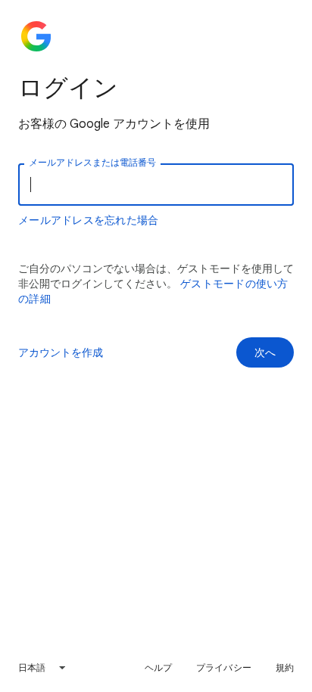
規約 (285, 667)
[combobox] (42, 668)
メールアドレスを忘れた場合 (88, 220)
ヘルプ (158, 667)
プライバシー (223, 667)
